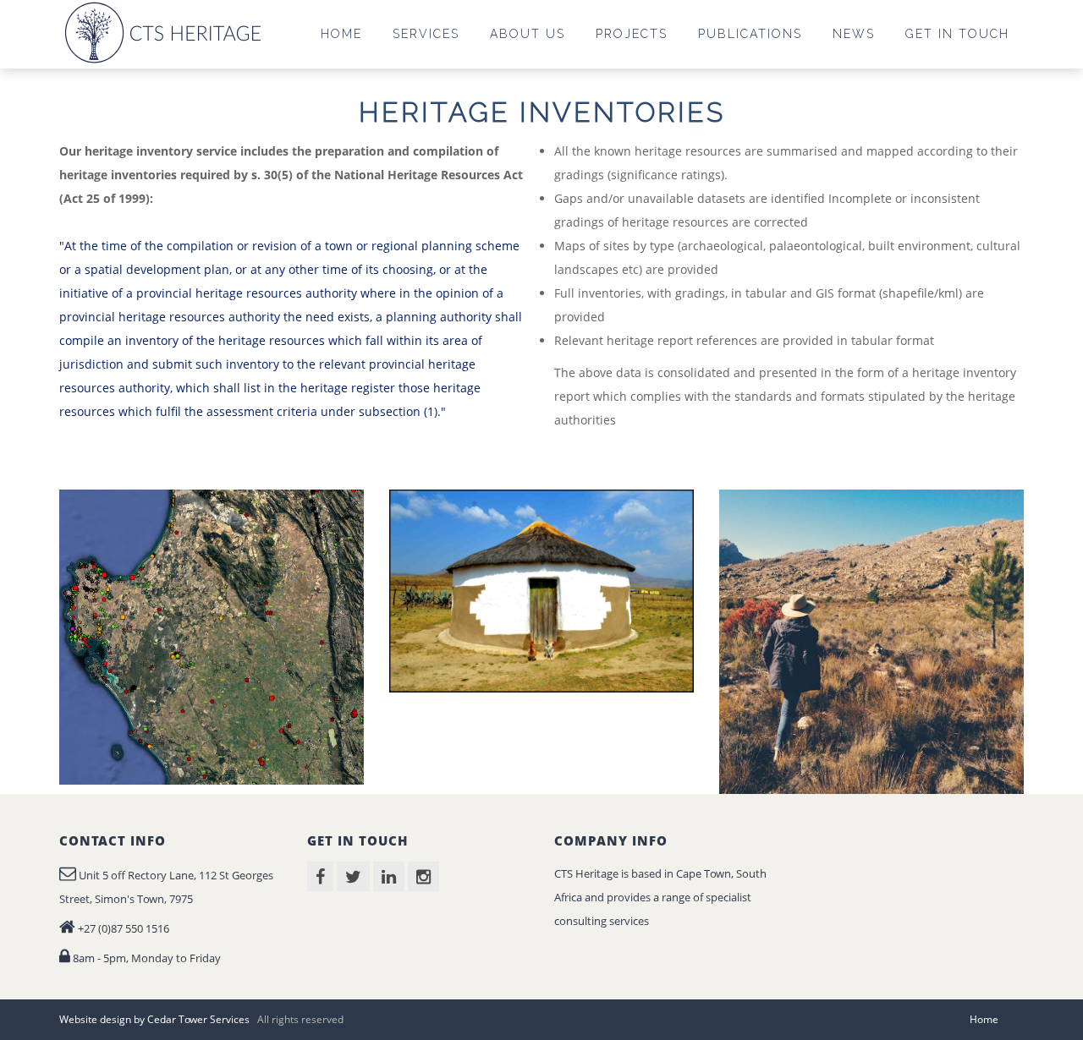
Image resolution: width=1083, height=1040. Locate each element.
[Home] (166, 32)
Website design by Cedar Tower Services (154, 1019)
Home (984, 1019)
